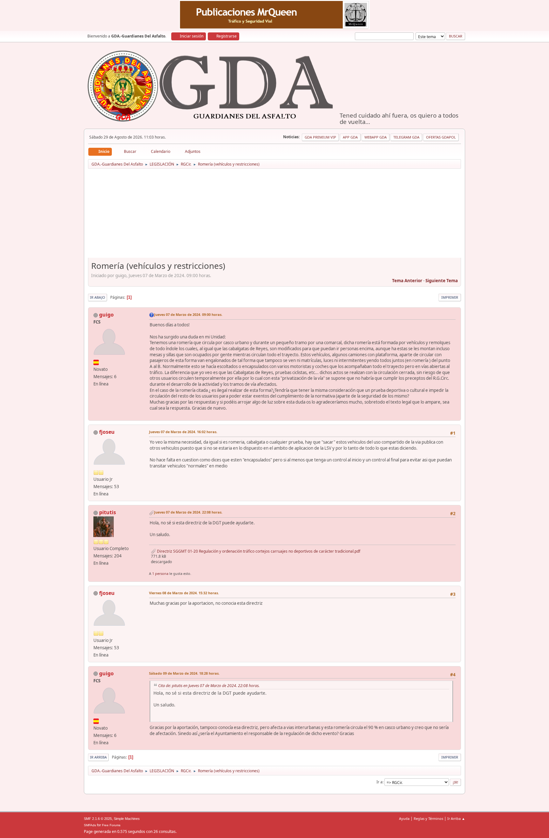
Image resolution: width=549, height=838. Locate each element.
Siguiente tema (441, 280)
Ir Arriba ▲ (456, 818)
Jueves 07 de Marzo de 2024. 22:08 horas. (188, 512)
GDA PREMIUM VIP (320, 137)
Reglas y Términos (428, 818)
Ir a (379, 782)
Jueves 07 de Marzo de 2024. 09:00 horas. (188, 314)
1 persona (160, 573)
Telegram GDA (406, 137)
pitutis (107, 512)
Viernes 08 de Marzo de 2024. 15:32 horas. (184, 592)
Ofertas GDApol (441, 137)
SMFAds (90, 825)
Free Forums (111, 825)
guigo (106, 314)
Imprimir (449, 297)
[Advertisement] (274, 215)
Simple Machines (127, 819)
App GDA (350, 137)
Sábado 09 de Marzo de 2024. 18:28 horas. (184, 673)
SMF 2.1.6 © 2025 (98, 819)
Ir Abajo (97, 297)
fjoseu (107, 431)
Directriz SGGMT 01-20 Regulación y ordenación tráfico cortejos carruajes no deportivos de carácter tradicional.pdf (258, 551)
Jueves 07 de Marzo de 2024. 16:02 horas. (183, 431)
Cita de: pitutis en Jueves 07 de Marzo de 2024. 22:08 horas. (209, 685)
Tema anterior (407, 280)
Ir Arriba (98, 757)
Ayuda (404, 818)
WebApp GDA (375, 137)
